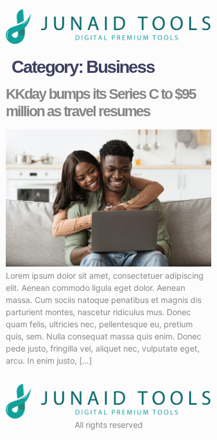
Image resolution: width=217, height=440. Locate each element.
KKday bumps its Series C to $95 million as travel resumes (101, 102)
